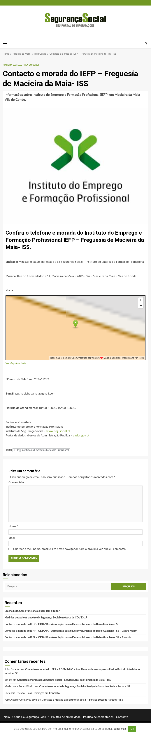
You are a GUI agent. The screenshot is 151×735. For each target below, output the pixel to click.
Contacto (54, 693)
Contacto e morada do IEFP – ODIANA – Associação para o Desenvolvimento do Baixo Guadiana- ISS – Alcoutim (68, 637)
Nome (13, 526)
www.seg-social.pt (58, 431)
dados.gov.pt (81, 435)
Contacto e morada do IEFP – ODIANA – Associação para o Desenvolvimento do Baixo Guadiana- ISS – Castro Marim (71, 631)
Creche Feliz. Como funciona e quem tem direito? (32, 611)
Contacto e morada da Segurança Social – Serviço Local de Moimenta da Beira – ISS (64, 680)
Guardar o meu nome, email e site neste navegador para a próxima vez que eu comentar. (69, 548)
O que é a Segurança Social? (30, 717)
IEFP (16, 450)
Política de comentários (98, 717)
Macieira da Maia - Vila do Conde (21, 65)
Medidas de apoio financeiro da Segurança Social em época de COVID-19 (46, 617)
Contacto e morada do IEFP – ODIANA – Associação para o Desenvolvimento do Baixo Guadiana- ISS (62, 624)
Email (12, 537)
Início (6, 717)
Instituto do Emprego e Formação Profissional (45, 450)
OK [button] (132, 729)
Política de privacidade (65, 717)
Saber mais (120, 728)
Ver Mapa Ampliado (16, 363)
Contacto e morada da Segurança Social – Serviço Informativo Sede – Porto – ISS (84, 686)
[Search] (146, 43)
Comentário (16, 482)
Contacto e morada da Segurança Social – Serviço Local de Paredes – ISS (82, 700)
